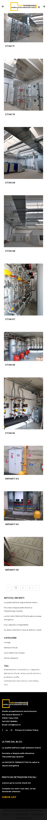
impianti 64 (12, 479)
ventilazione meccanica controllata (21, 681)
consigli (7, 642)
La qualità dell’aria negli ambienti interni (20, 602)
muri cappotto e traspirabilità (16, 625)
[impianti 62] (23, 505)
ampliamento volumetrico (16, 669)
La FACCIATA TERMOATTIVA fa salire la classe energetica (20, 764)
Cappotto (35, 669)
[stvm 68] (23, 221)
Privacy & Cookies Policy (26, 730)
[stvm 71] (23, 27)
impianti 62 (12, 524)
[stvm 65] (23, 403)
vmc (6, 685)
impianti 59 (12, 570)
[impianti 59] (23, 551)
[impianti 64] (23, 460)
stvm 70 (10, 114)
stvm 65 (10, 433)
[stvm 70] (23, 85)
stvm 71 (9, 46)
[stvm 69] (23, 153)
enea (23, 673)
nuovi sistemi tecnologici (14, 653)
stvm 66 (10, 365)
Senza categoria (11, 658)
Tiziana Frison (23, 818)
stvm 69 (10, 183)
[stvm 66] (23, 346)
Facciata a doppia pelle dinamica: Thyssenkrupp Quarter (18, 755)
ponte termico (34, 673)
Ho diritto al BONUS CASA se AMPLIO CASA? (23, 630)
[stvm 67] (23, 289)
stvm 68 (10, 251)
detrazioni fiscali (10, 648)
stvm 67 (10, 319)
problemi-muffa (11, 677)
